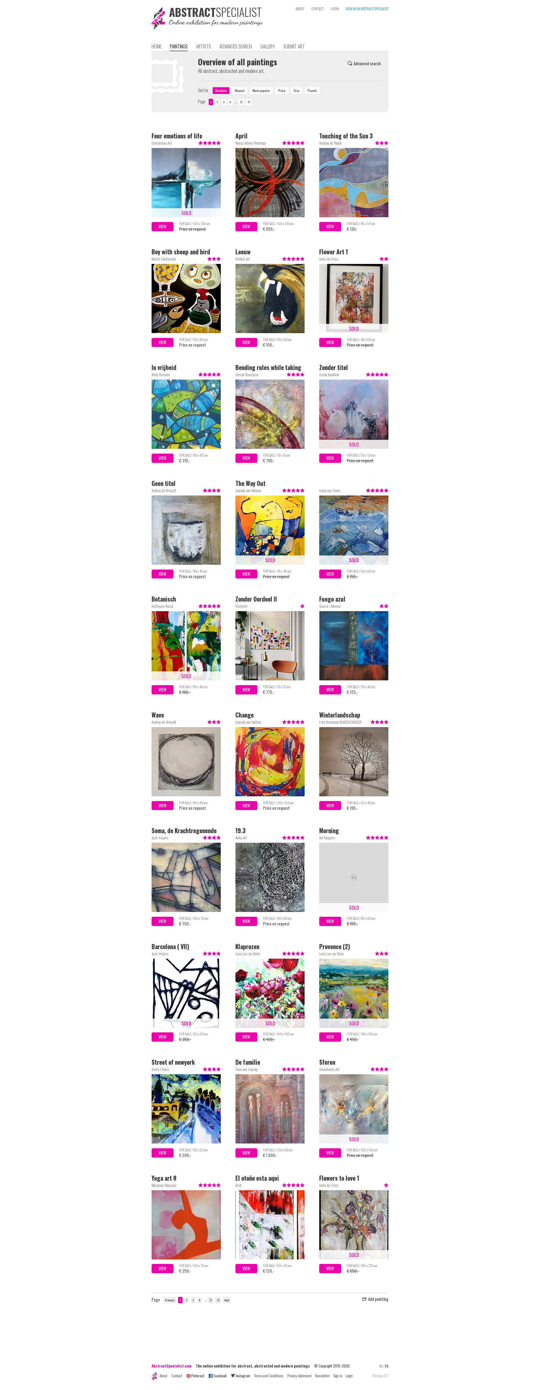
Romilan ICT (380, 1375)
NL (381, 1366)
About (163, 1375)
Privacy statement (299, 1375)
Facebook (220, 1375)
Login (349, 1375)
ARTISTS (203, 46)
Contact (177, 1375)
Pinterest (197, 1375)
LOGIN (335, 8)
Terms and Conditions (268, 1375)
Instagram (243, 1375)
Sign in (337, 1375)
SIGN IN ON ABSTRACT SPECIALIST (367, 8)
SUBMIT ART (294, 46)
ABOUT (300, 8)
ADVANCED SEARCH (235, 46)
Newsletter (322, 1375)
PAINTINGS (179, 46)
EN (386, 1366)
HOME (156, 46)
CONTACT (317, 8)
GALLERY (267, 46)
